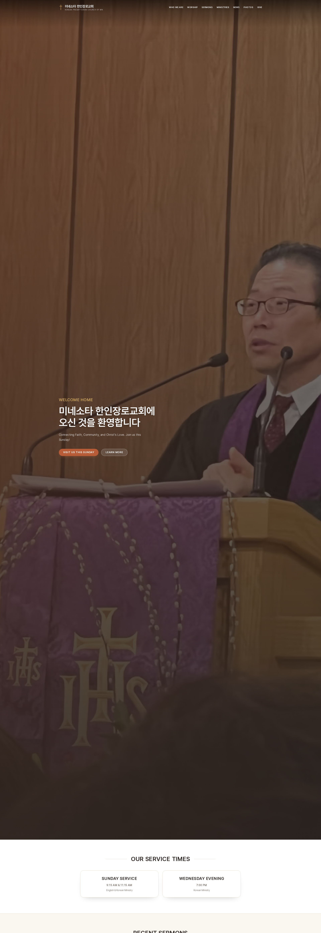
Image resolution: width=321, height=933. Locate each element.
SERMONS (207, 7)
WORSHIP (192, 7)
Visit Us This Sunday (78, 452)
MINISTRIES (223, 7)
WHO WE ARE (176, 7)
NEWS (236, 7)
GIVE (259, 7)
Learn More (114, 452)
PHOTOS (248, 7)
